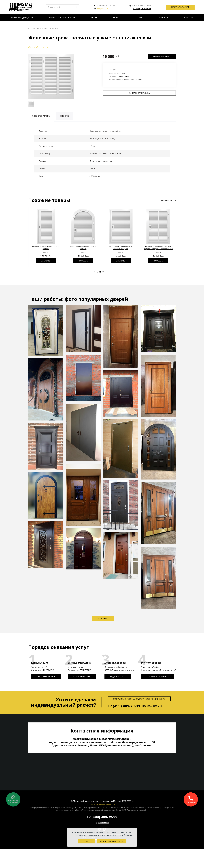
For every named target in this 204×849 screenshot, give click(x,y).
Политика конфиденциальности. (102, 804)
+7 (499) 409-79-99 (142, 8)
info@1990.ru (102, 9)
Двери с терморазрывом (62, 17)
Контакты (189, 17)
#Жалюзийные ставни (38, 47)
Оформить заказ (161, 56)
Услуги (116, 17)
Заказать (48, 260)
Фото (94, 17)
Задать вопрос (117, 676)
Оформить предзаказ (158, 676)
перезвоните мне (152, 705)
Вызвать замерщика (139, 93)
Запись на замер (81, 676)
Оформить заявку (139, 699)
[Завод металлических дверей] (20, 7)
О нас (139, 17)
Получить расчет (180, 7)
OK (86, 841)
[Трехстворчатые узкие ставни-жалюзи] (51, 76)
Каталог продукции (19, 17)
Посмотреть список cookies (111, 841)
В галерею (103, 618)
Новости (163, 17)
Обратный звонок (46, 676)
